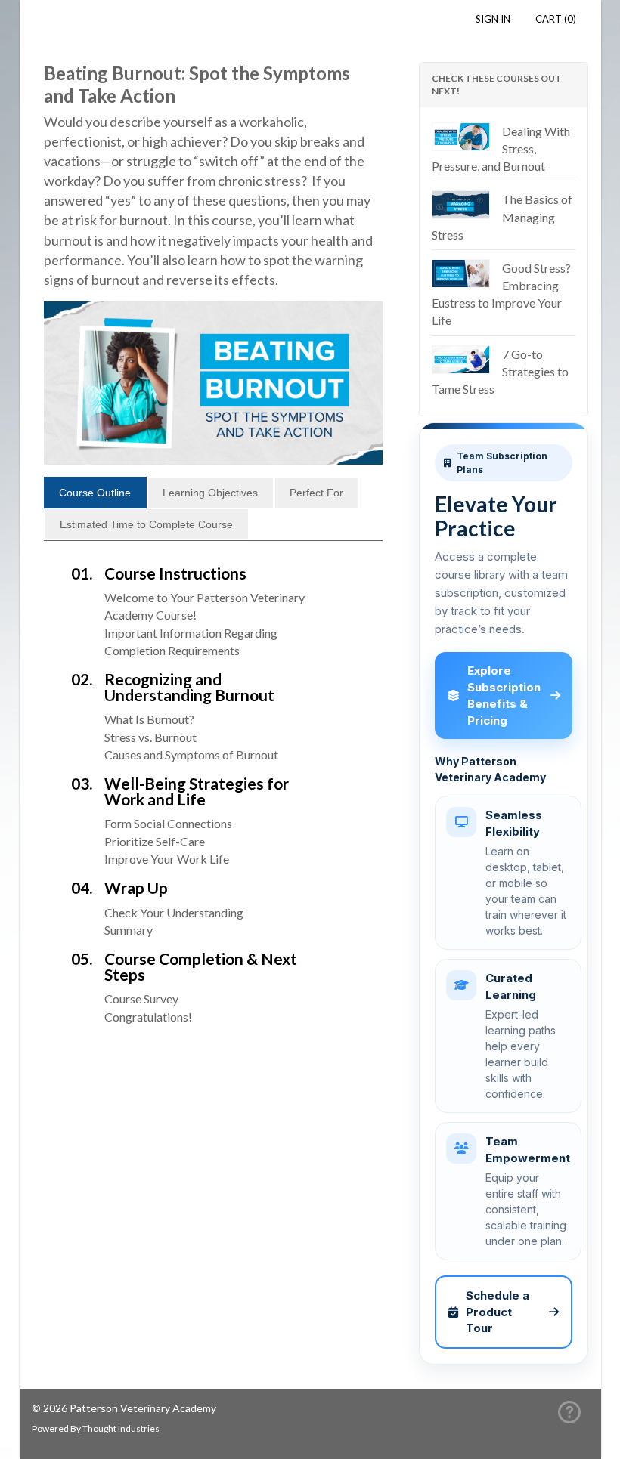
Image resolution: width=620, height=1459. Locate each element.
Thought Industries (121, 1428)
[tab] (95, 492)
